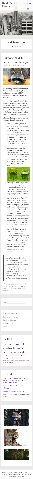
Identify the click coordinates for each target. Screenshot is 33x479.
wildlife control (25, 360)
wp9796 (22, 65)
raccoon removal (24, 358)
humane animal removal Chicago (14, 286)
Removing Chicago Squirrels (13, 391)
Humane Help (8, 323)
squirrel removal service (16, 360)
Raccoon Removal (9, 320)
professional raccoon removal (13, 358)
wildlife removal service (8, 362)
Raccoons (15, 105)
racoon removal (8, 288)
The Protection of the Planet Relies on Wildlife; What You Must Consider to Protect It (15, 380)
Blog (5, 326)
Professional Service (10, 317)
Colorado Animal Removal (12, 314)
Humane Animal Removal (14, 284)
